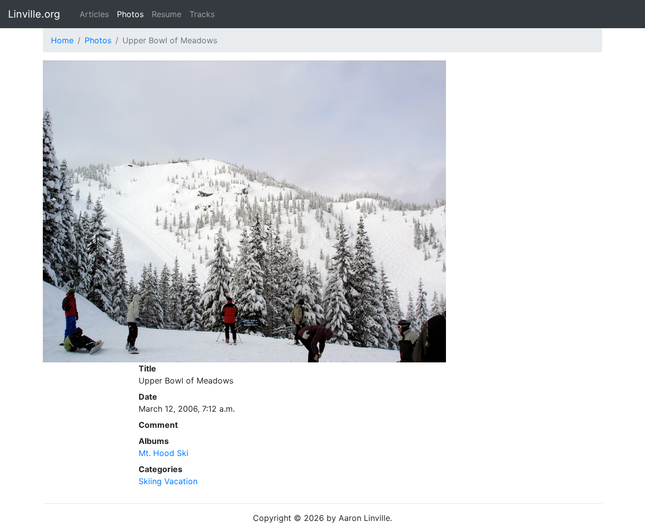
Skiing (150, 481)
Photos (130, 14)
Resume (166, 14)
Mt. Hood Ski (163, 453)
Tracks (202, 14)
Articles (94, 14)
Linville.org (34, 14)
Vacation (181, 481)
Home (62, 40)
